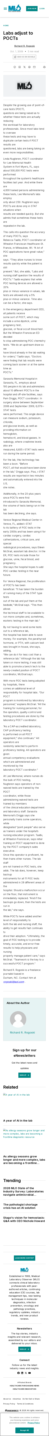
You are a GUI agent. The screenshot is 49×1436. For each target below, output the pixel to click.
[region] (24, 1424)
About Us (7, 1399)
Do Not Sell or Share (31, 1399)
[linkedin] (19, 67)
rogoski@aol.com (13, 981)
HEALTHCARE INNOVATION (24, 1389)
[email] (34, 67)
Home (6, 25)
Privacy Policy (9, 1404)
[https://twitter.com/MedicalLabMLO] (25, 1373)
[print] (44, 67)
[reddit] (29, 67)
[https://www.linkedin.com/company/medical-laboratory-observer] (22, 1373)
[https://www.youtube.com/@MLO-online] (29, 1373)
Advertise (17, 1399)
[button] (5, 9)
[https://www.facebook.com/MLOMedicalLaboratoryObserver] (18, 1373)
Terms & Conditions (25, 1404)
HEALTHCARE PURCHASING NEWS (24, 1386)
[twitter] (24, 67)
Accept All (24, 1430)
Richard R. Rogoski (24, 46)
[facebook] (14, 67)
